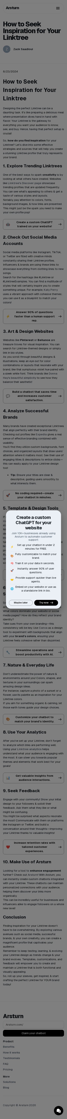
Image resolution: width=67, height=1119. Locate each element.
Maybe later (21, 602)
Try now (44, 602)
